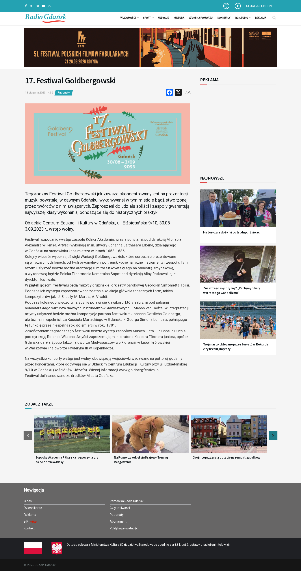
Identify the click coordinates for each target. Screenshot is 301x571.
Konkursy (223, 17)
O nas (28, 501)
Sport (147, 17)
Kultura (179, 17)
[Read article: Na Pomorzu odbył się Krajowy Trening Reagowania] (150, 436)
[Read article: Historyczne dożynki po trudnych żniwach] (238, 210)
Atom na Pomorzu (201, 17)
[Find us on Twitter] (31, 6)
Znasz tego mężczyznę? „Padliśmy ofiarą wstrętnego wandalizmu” (231, 290)
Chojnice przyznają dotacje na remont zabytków (226, 457)
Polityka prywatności (124, 528)
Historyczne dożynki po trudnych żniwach (232, 232)
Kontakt (29, 528)
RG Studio (241, 17)
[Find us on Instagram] (37, 6)
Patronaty (64, 92)
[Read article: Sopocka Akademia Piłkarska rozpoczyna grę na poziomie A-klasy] (72, 436)
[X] (178, 93)
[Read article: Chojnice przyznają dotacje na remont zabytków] (229, 436)
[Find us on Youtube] (43, 6)
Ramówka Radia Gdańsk (126, 501)
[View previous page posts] (28, 435)
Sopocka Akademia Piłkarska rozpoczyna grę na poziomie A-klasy (66, 459)
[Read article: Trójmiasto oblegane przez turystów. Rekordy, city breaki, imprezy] (238, 322)
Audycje (163, 17)
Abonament (118, 521)
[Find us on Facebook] (26, 6)
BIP (26, 521)
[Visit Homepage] (45, 17)
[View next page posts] (273, 435)
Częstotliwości (120, 508)
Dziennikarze (33, 508)
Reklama (260, 17)
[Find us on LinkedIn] (49, 6)
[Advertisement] (236, 127)
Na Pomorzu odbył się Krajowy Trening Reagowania (141, 459)
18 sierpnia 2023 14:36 (39, 92)
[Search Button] (274, 17)
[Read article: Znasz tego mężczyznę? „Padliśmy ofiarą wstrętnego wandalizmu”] (238, 267)
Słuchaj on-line (259, 6)
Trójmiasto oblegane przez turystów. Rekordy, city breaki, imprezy (236, 346)
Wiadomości (128, 17)
